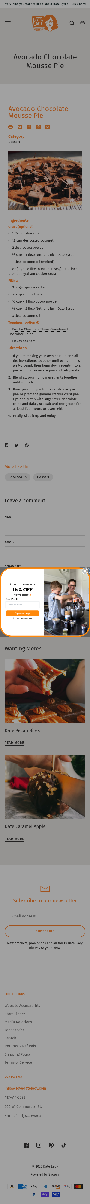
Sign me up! (23, 613)
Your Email (12, 599)
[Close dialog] (86, 571)
